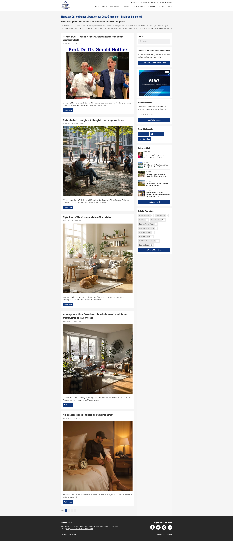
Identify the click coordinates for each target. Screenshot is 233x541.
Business (143, 220)
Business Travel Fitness (148, 224)
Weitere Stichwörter (154, 250)
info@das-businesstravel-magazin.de (79, 529)
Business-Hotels (145, 236)
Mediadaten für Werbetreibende (154, 63)
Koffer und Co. (139, 6)
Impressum (64, 534)
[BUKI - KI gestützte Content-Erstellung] (154, 83)
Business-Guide (164, 7)
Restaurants (158, 134)
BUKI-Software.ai (167, 534)
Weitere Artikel (154, 202)
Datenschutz (72, 534)
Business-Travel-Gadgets (148, 241)
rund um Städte (115, 6)
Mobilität (127, 6)
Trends (104, 6)
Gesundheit (152, 6)
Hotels (145, 134)
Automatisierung (145, 215)
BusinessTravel (145, 245)
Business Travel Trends (147, 228)
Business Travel (157, 220)
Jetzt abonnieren (154, 120)
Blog (97, 6)
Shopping (146, 139)
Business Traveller (146, 232)
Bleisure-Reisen (162, 215)
